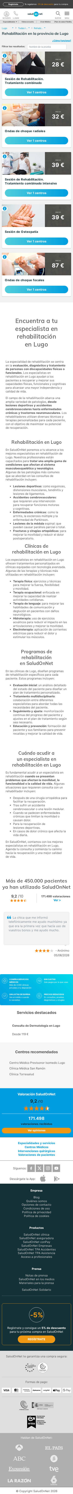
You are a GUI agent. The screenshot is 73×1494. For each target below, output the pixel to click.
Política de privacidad (36, 1212)
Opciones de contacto (36, 1204)
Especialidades (9, 22)
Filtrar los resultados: (13, 46)
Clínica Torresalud (21, 1074)
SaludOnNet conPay (36, 1242)
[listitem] (36, 75)
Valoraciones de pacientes (36, 1155)
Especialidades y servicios (36, 1143)
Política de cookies (36, 1216)
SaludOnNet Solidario (36, 1289)
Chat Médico (45, 22)
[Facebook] (31, 1168)
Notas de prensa (36, 1275)
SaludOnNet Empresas (36, 1245)
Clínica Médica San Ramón (27, 1068)
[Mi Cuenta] (6, 14)
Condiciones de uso (36, 1208)
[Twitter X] (39, 1168)
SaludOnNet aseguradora (36, 1238)
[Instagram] (48, 1168)
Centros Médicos (36, 1147)
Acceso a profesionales (36, 1257)
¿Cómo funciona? (61, 40)
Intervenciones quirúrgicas (36, 1151)
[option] (36, 934)
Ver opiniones (36, 1130)
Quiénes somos (36, 1201)
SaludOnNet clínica (36, 1234)
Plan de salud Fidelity (63, 22)
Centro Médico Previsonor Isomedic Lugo (37, 1063)
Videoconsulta (28, 22)
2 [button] (38, 967)
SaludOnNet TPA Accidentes (36, 1249)
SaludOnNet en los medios (36, 1279)
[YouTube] (56, 1168)
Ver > (57, 900)
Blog (36, 1197)
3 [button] (44, 967)
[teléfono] (16, 14)
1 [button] (33, 967)
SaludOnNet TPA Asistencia (36, 1253)
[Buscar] (58, 14)
